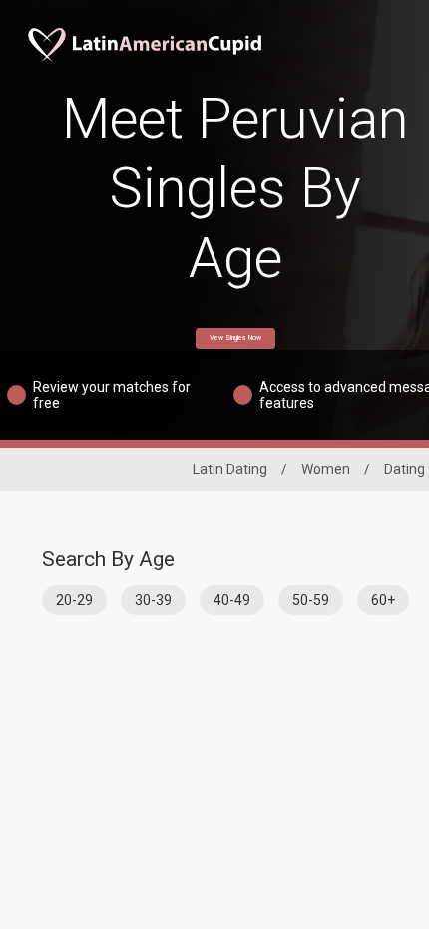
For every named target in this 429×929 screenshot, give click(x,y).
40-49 (232, 600)
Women (325, 469)
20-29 (74, 600)
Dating (404, 469)
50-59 (310, 600)
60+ (383, 600)
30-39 (153, 600)
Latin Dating (230, 469)
